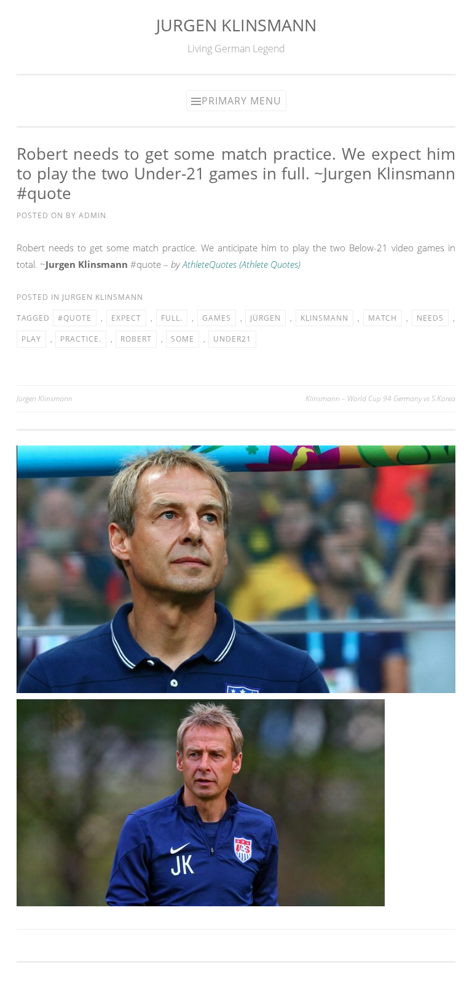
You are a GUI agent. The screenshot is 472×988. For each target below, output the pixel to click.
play (31, 339)
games (216, 318)
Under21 (232, 339)
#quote (75, 318)
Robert (136, 339)
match (382, 318)
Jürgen (265, 318)
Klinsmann (324, 318)
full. (172, 318)
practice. (80, 339)
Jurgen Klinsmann (102, 297)
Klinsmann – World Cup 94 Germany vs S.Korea (380, 398)
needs (430, 318)
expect (126, 318)
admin (92, 215)
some (182, 339)
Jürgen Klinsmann (45, 398)
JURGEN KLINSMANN (236, 25)
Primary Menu (241, 101)
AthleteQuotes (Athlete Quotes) (242, 264)
